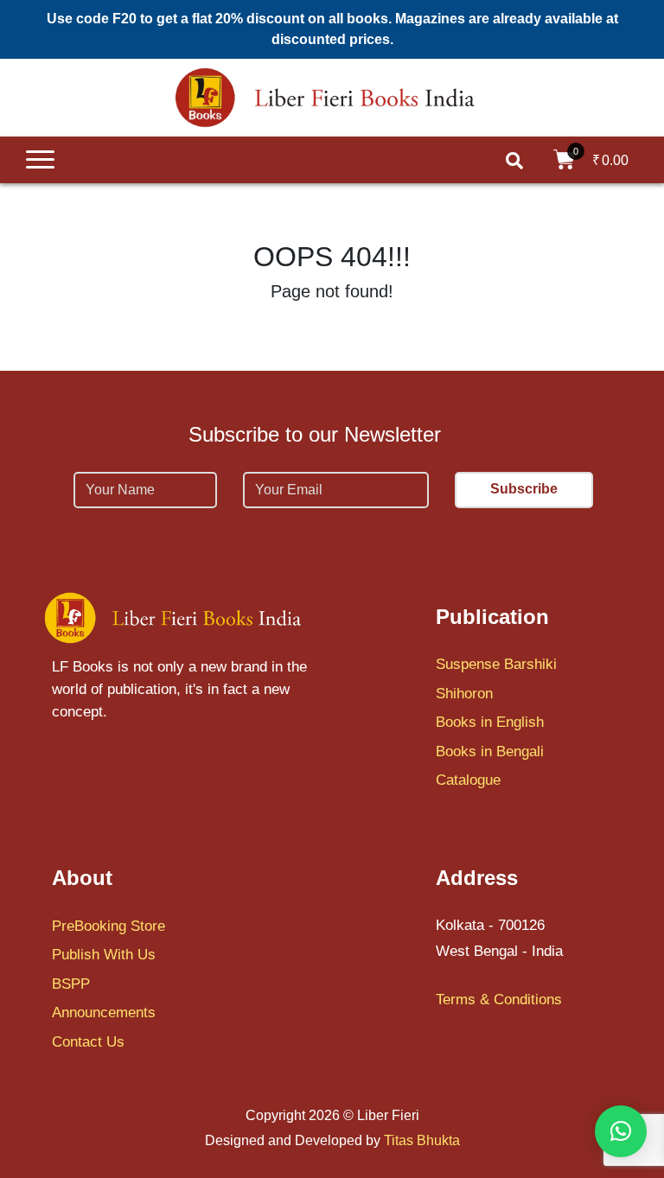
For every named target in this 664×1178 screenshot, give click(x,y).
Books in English (490, 722)
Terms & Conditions (499, 999)
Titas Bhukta (422, 1140)
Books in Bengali (490, 751)
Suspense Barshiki (496, 664)
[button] (621, 1131)
